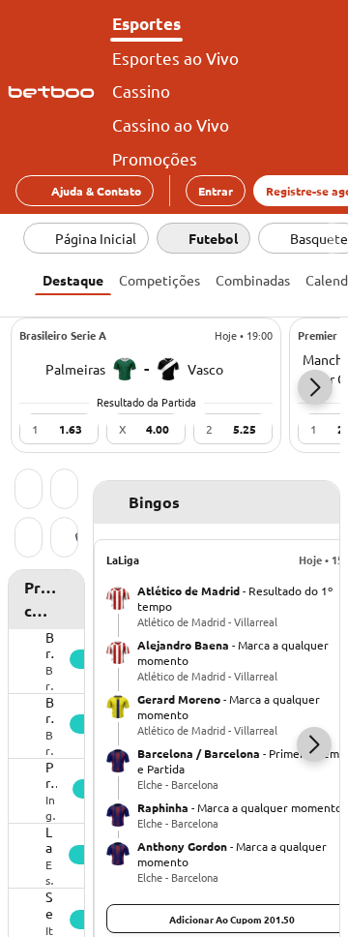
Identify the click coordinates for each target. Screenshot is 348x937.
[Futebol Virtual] (28, 539)
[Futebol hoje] (28, 490)
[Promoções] (64, 490)
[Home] (55, 92)
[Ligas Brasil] (64, 539)
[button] (315, 387)
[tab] (73, 277)
